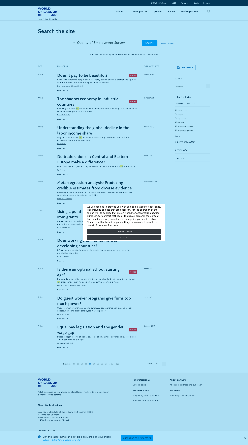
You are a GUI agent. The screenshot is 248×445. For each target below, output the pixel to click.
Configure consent (124, 231)
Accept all (124, 237)
